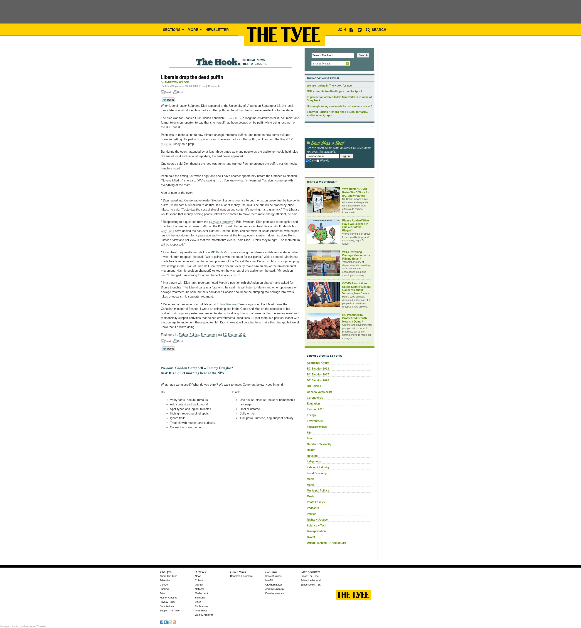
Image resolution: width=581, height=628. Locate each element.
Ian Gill (269, 580)
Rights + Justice (317, 519)
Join (342, 30)
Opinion (199, 584)
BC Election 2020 (318, 380)
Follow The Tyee (309, 576)
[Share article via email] (167, 93)
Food (310, 438)
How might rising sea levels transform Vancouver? (339, 106)
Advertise (165, 580)
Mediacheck (201, 593)
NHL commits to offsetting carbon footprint (334, 91)
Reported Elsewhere (241, 576)
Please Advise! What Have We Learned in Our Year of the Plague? (355, 225)
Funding (164, 589)
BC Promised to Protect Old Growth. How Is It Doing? (354, 318)
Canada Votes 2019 (319, 392)
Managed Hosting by (23, 626)
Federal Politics (189, 334)
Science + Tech (316, 525)
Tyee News (201, 610)
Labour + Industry (318, 467)
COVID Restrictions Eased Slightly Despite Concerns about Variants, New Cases (356, 288)
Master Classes (168, 597)
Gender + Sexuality (319, 444)
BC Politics (314, 386)
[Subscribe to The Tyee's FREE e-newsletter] (170, 622)
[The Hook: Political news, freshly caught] (230, 58)
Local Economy (317, 473)
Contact (164, 584)
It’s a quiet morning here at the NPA (196, 372)
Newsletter (217, 30)
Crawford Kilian (273, 584)
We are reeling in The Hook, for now (329, 85)
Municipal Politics (318, 490)
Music (311, 496)
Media (311, 479)
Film (309, 432)
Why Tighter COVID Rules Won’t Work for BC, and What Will (355, 192)
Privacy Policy (167, 602)
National (199, 589)
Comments (214, 86)
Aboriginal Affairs (318, 363)
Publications (201, 606)
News (198, 576)
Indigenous (314, 461)
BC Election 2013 (234, 334)
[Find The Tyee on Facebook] (161, 622)
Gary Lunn (167, 231)
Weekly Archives (204, 614)
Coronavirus (315, 397)
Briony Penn (233, 118)
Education (313, 403)
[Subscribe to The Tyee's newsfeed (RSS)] (174, 622)
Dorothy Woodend (275, 593)
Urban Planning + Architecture (326, 542)
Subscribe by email (310, 580)
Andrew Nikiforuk (274, 589)
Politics (311, 514)
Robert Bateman (227, 304)
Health (311, 450)
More (193, 30)
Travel (311, 537)
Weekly (324, 160)
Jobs (162, 593)
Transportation (316, 531)
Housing (312, 455)
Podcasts (313, 508)
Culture (199, 580)
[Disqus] (230, 492)
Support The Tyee (170, 610)
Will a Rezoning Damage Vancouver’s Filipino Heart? (356, 255)
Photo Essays (316, 502)
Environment (209, 334)
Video (198, 602)
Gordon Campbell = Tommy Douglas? (204, 367)
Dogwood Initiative (221, 221)
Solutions (200, 597)
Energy (311, 415)
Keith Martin (224, 252)
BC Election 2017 (318, 374)
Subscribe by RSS (310, 584)
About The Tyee (168, 576)
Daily (312, 160)
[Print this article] (179, 93)
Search (378, 30)
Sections (172, 30)
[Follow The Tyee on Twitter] (166, 622)
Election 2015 (315, 409)
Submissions (167, 606)
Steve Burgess (273, 576)
